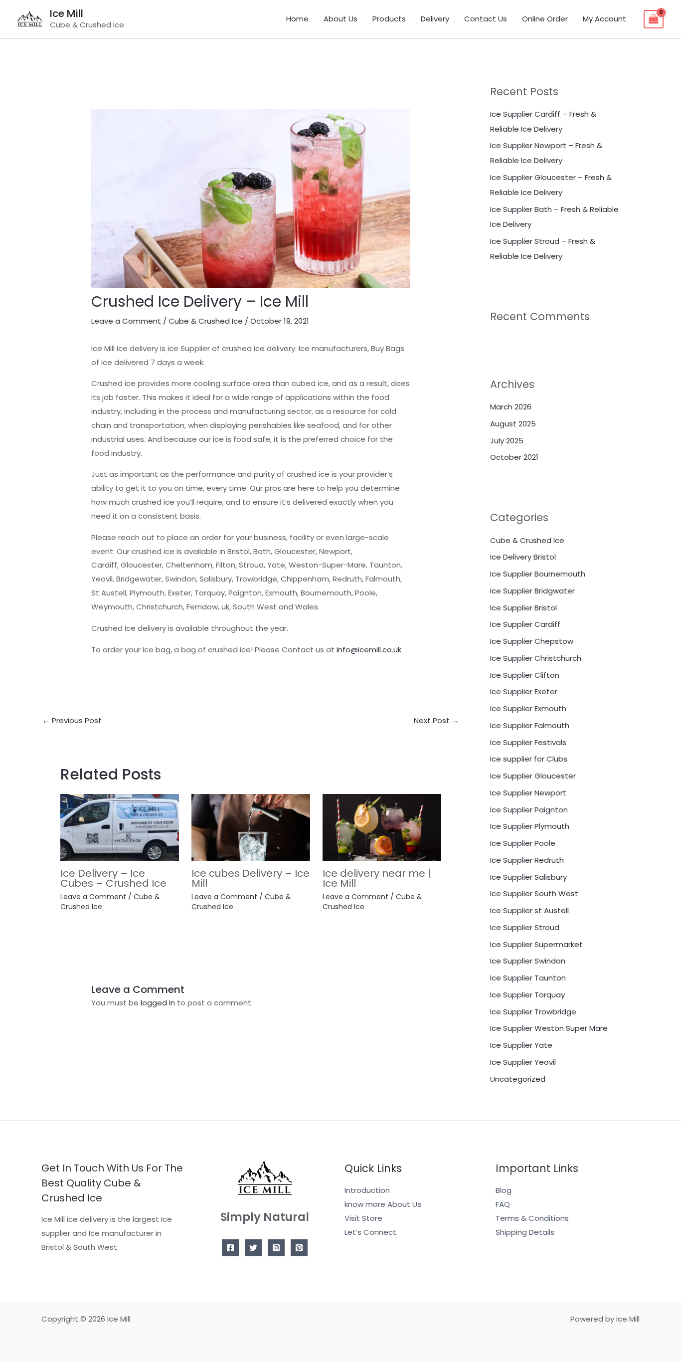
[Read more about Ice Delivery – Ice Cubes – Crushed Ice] (119, 826)
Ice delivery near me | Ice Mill (377, 878)
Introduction (367, 1190)
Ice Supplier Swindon (527, 961)
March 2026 (510, 406)
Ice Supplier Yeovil (523, 1062)
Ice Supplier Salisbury (528, 877)
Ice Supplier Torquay (527, 994)
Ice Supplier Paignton (529, 809)
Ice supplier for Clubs (528, 759)
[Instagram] (276, 1247)
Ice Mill (66, 13)
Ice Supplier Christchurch (535, 658)
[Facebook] (230, 1247)
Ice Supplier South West (534, 893)
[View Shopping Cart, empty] (654, 19)
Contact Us (485, 18)
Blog (503, 1190)
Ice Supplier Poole (522, 843)
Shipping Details (525, 1232)
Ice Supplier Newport (528, 792)
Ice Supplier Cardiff (525, 624)
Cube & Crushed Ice (206, 321)
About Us (340, 18)
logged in (158, 1002)
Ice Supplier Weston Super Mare (549, 1028)
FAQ (503, 1204)
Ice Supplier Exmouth (528, 708)
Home (297, 18)
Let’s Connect (370, 1232)
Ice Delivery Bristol (523, 557)
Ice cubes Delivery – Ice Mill (250, 878)
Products (389, 18)
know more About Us (382, 1204)
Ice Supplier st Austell (529, 910)
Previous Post (72, 720)
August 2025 (513, 423)
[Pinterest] (299, 1247)
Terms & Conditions (532, 1218)
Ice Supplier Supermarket (536, 944)
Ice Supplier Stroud (524, 927)
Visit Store (363, 1218)
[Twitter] (253, 1247)
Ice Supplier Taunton (528, 978)
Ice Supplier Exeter (523, 691)
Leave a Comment (126, 321)
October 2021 (514, 457)
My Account (604, 18)
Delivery (435, 18)
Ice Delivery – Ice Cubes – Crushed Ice (113, 878)
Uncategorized (517, 1079)
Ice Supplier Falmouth (529, 725)
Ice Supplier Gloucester (533, 776)
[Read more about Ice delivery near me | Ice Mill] (382, 826)
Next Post (436, 720)
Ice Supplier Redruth (527, 860)
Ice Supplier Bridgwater (532, 590)
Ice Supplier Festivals (528, 742)
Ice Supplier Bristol (523, 607)
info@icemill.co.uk (369, 649)
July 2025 (506, 440)
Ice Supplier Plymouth (529, 826)
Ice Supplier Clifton (524, 675)
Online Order (545, 18)
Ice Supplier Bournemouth (537, 574)
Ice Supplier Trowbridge (533, 1011)
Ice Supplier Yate (521, 1045)
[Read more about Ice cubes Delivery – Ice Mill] (250, 826)
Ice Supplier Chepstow (531, 641)
